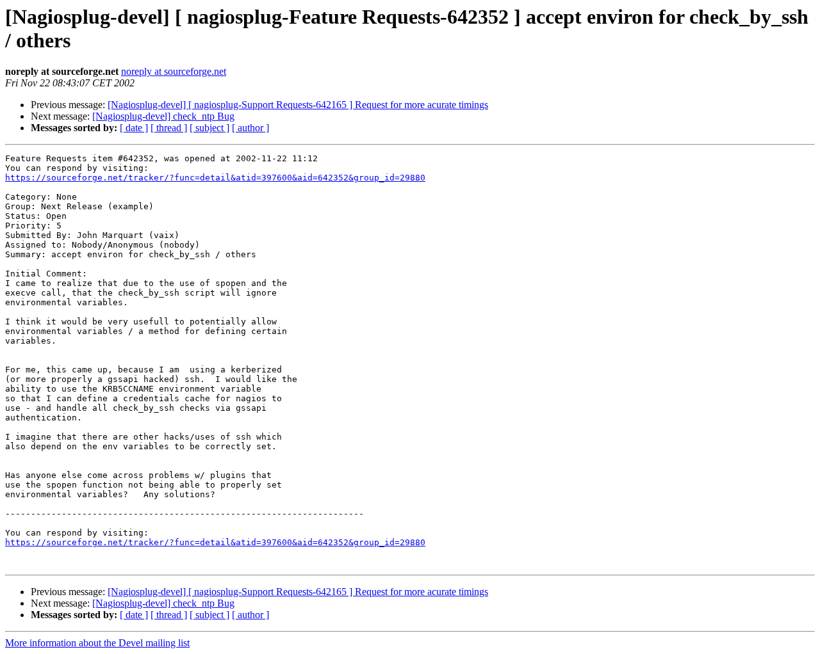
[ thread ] (169, 127)
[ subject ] (209, 127)
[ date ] (134, 127)
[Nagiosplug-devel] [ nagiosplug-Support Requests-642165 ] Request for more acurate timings (298, 104)
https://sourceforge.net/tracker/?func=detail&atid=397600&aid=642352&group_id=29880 (215, 177)
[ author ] (250, 127)
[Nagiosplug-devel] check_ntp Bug (163, 116)
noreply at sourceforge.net (173, 71)
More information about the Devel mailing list (97, 642)
